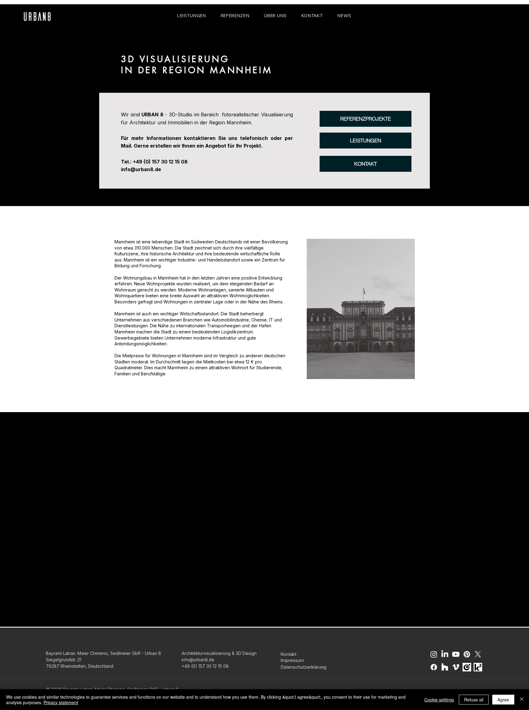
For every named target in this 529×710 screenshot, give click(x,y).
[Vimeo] (456, 667)
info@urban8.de (141, 169)
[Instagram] (434, 654)
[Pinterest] (467, 654)
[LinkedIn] (445, 654)
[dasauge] (467, 667)
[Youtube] (456, 654)
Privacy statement (60, 702)
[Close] (521, 699)
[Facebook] (434, 667)
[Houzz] (445, 667)
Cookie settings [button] (439, 700)
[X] (478, 654)
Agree (503, 700)
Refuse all (473, 700)
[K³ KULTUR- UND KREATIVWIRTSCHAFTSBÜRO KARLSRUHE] (478, 667)
